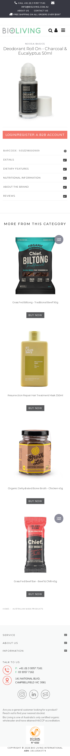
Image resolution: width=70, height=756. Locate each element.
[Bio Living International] (22, 30)
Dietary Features (16, 168)
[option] (35, 90)
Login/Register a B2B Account (35, 135)
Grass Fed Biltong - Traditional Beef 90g (35, 302)
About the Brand (16, 186)
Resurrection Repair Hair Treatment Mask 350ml (35, 395)
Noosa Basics (35, 43)
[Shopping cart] (56, 30)
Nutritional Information (22, 177)
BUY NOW (35, 315)
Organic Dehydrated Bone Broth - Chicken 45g (35, 488)
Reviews (9, 195)
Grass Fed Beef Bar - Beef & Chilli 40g (35, 581)
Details (8, 159)
